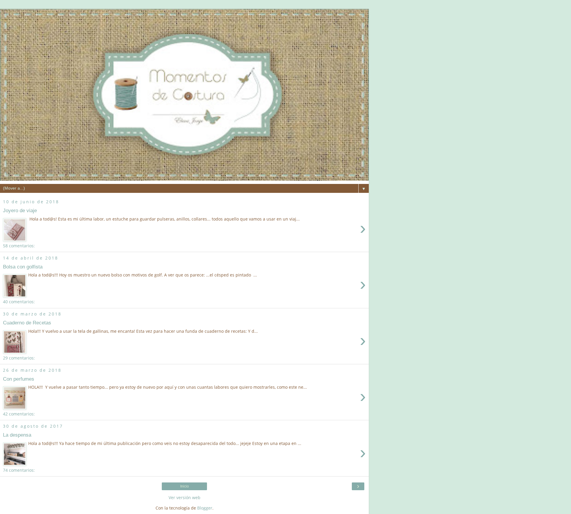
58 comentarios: (19, 246)
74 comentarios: (19, 470)
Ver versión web (184, 497)
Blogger (204, 508)
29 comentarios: (19, 358)
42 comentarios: (19, 414)
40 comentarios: (19, 301)
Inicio (184, 486)
